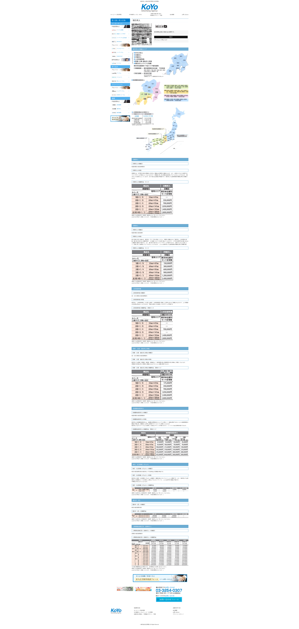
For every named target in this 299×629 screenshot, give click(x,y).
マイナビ (119, 63)
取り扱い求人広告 (119, 20)
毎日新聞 (119, 112)
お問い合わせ (185, 14)
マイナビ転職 (120, 30)
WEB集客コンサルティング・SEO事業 (143, 612)
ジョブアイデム (120, 91)
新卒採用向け (116, 60)
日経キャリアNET (121, 33)
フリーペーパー (117, 84)
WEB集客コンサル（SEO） (135, 14)
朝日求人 (119, 108)
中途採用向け (116, 26)
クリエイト (119, 77)
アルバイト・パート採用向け (120, 45)
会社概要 (172, 14)
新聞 (113, 98)
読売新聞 (119, 104)
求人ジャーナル (120, 81)
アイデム (119, 73)
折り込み (115, 67)
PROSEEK (119, 41)
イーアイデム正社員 (122, 37)
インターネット (117, 23)
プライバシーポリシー (178, 614)
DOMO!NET (120, 56)
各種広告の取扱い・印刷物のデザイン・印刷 (145, 614)
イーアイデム (120, 52)
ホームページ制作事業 (116, 14)
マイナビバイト (120, 48)
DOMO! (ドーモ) (121, 94)
